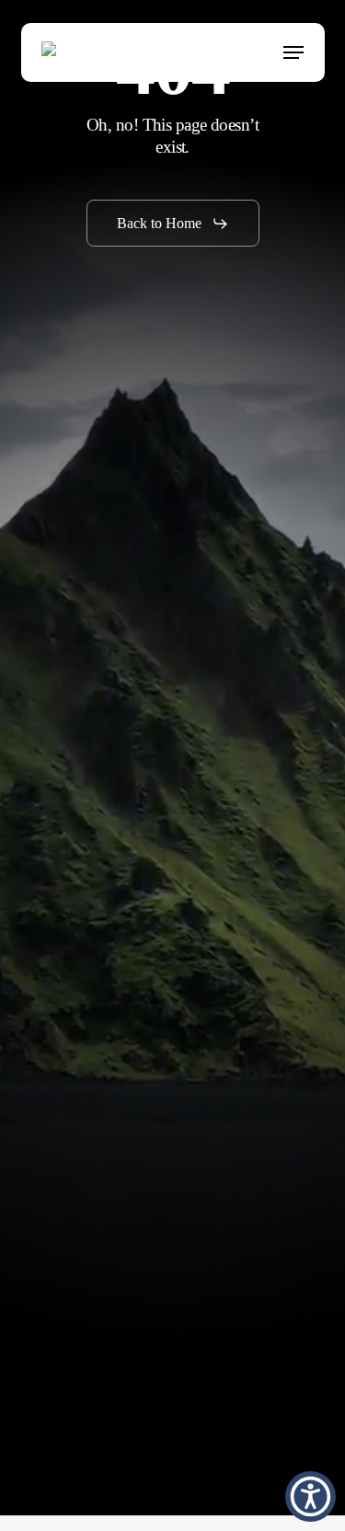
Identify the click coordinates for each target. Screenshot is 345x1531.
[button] (293, 52)
